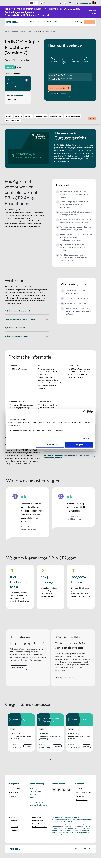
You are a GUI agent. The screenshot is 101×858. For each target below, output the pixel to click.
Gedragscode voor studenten (40, 824)
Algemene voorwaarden (17, 824)
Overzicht (8, 116)
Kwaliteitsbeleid (36, 817)
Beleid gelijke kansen (37, 820)
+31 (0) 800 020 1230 (49, 3)
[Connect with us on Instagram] (64, 790)
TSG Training (80, 796)
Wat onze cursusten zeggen (72, 116)
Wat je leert (28, 116)
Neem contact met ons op (13, 120)
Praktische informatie (41, 116)
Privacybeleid (14, 827)
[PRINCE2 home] (12, 22)
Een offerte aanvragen (59, 94)
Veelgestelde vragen (55, 116)
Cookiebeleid (14, 830)
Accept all (79, 445)
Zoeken (77, 22)
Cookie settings (49, 445)
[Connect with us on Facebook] (59, 790)
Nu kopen (92, 118)
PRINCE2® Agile (34, 31)
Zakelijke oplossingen (35, 22)
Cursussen (24, 22)
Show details (85, 438)
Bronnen (67, 22)
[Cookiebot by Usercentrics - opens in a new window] (84, 411)
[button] (50, 759)
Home (7, 31)
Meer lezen (28, 746)
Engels (19, 67)
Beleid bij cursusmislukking (39, 827)
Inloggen (60, 3)
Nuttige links (14, 820)
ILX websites (79, 783)
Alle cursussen (15, 788)
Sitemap (13, 817)
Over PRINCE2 (47, 22)
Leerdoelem (18, 116)
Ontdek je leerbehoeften (64, 678)
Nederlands (9, 67)
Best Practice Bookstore (83, 792)
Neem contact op (89, 22)
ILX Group (79, 788)
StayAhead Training (82, 800)
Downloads (14, 792)
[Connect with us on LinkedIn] (69, 790)
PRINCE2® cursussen (18, 31)
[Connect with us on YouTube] (54, 790)
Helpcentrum (58, 22)
